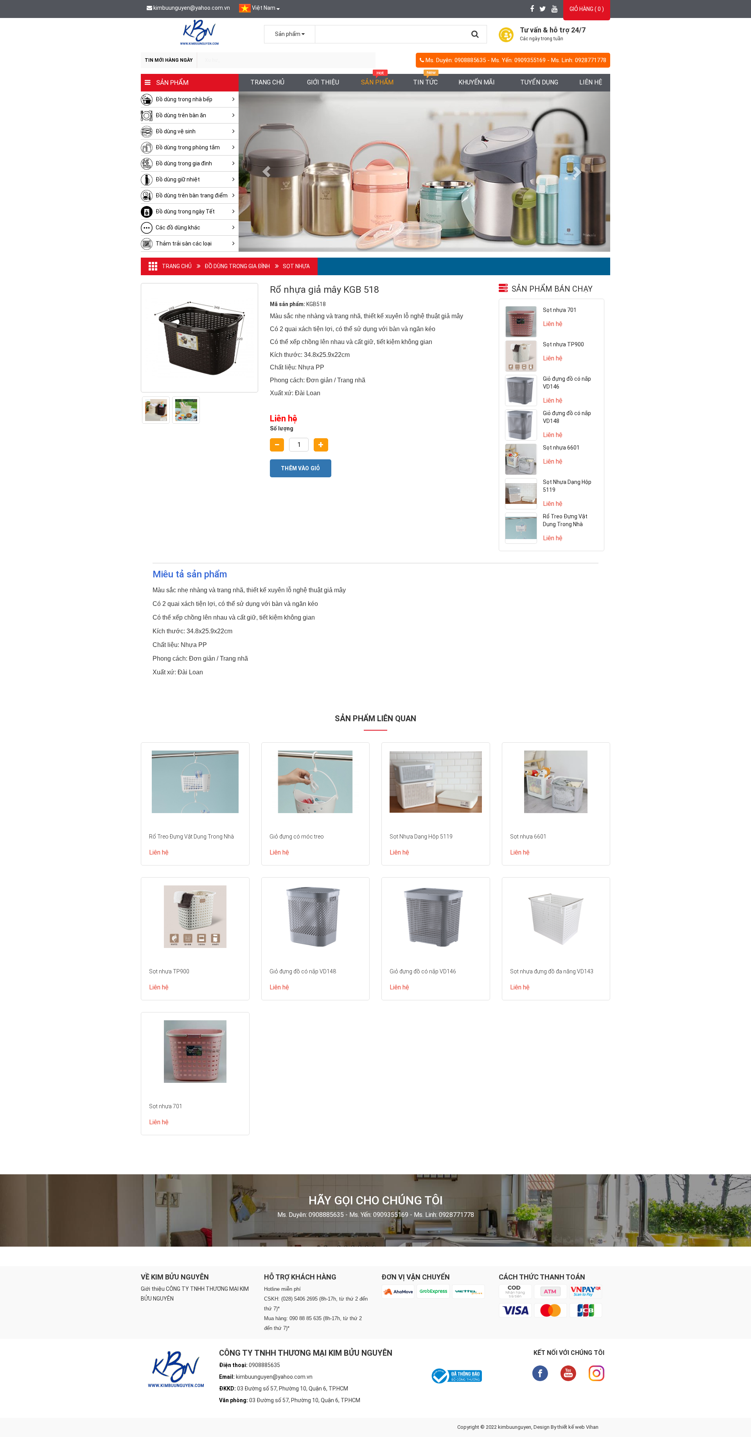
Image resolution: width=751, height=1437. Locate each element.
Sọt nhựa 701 (560, 310)
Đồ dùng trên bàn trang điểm (191, 195)
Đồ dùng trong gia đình (183, 163)
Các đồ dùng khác (177, 227)
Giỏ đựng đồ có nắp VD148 (302, 971)
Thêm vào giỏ (300, 468)
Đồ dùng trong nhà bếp (183, 99)
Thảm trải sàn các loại (183, 243)
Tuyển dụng (539, 82)
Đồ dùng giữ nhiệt (177, 179)
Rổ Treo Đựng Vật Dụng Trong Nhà (192, 836)
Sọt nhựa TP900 (563, 344)
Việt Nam (264, 8)
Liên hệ (590, 82)
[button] (267, 171)
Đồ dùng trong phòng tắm (187, 147)
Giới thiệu (323, 82)
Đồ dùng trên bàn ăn (180, 115)
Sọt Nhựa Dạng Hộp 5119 (421, 836)
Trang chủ (267, 82)
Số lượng (281, 428)
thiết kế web (571, 1427)
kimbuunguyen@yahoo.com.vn (191, 8)
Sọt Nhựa (296, 266)
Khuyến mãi (476, 82)
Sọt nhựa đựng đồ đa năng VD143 (551, 971)
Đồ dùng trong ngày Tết (185, 211)
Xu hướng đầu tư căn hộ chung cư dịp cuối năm (256, 60)
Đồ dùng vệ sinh (175, 131)
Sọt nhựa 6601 (561, 447)
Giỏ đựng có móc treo (296, 836)
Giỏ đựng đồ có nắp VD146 (423, 971)
